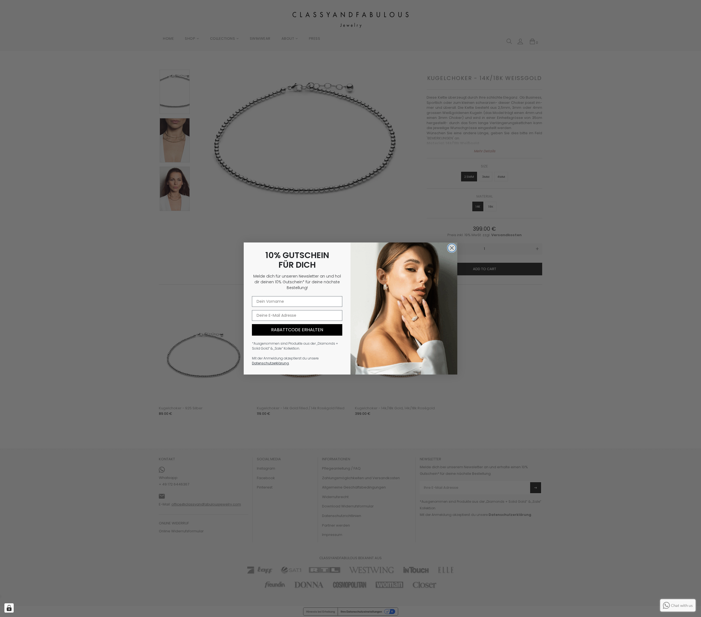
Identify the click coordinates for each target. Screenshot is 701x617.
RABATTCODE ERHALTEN (297, 330)
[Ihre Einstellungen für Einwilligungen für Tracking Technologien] (9, 608)
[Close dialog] (452, 248)
